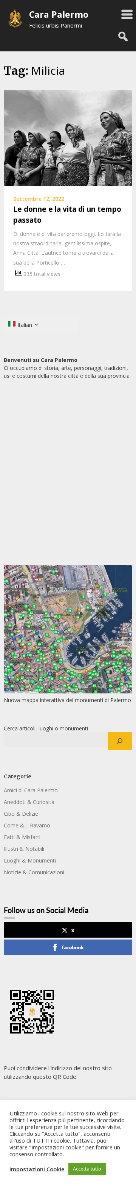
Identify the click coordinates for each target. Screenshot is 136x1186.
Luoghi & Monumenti (30, 860)
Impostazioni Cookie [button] (37, 1169)
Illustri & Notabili (24, 848)
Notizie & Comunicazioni (34, 872)
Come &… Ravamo (27, 825)
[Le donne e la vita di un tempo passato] (68, 137)
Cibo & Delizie (21, 813)
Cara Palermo (58, 14)
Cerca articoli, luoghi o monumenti (46, 728)
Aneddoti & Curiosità (29, 802)
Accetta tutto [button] (87, 1168)
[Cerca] (120, 741)
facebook (73, 947)
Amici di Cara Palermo (31, 790)
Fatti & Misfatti (22, 837)
